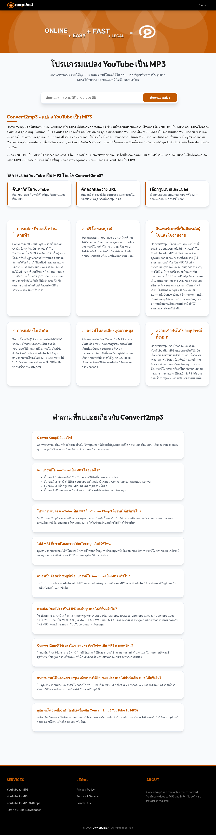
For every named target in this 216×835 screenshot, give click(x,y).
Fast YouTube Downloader (24, 810)
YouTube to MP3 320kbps (23, 803)
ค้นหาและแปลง (160, 98)
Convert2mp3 (101, 827)
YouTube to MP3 (17, 789)
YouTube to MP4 (18, 796)
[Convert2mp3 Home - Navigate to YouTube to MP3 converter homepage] (22, 5)
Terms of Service (87, 796)
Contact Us (83, 803)
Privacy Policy (85, 789)
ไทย (201, 5)
